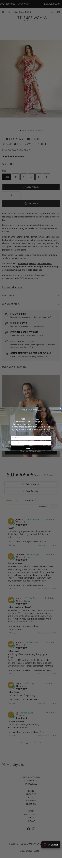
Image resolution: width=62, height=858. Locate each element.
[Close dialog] (61, 409)
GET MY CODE (31, 448)
